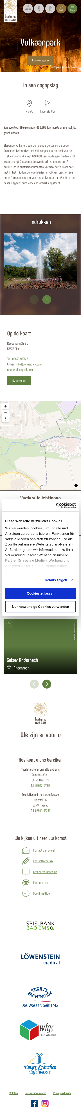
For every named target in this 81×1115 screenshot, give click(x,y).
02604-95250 (42, 810)
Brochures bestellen (45, 871)
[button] (39, 8)
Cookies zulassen (40, 593)
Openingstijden (42, 893)
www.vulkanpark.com (20, 369)
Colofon (13, 1093)
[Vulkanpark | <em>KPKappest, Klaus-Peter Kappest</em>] (40, 261)
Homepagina (27, 75)
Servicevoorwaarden (35, 1093)
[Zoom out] (5, 412)
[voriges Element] (34, 299)
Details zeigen (56, 580)
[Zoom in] (5, 406)
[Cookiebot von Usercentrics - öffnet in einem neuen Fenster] (57, 505)
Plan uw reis (40, 882)
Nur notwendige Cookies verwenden (40, 607)
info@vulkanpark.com (29, 364)
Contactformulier (43, 861)
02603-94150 (42, 785)
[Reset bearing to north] (5, 419)
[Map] (40, 445)
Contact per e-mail (44, 850)
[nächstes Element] (46, 299)
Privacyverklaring (62, 1093)
